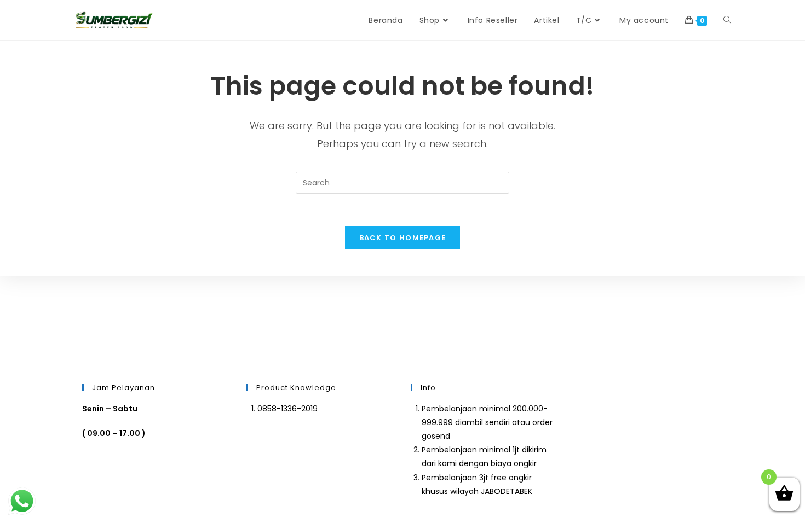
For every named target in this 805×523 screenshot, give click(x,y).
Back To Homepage (402, 238)
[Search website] (727, 20)
